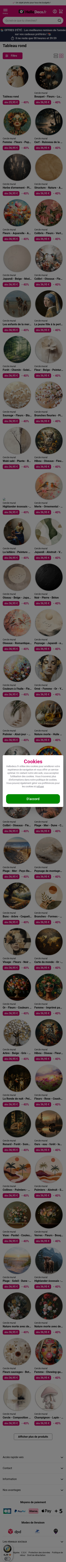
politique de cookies (46, 779)
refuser (40, 786)
